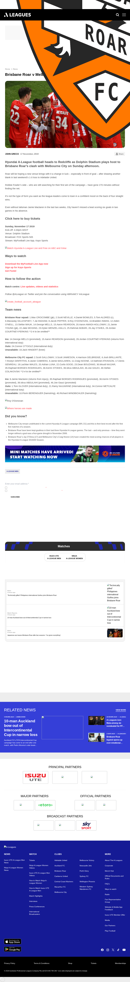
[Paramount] (65, 825)
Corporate (109, 866)
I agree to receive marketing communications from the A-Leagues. (35, 491)
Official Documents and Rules (114, 877)
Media (107, 920)
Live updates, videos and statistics (39, 286)
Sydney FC (84, 876)
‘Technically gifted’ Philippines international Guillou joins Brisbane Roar (32, 595)
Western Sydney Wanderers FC (86, 888)
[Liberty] (24, 805)
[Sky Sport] (86, 825)
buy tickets (32, 218)
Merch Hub (109, 871)
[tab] (53, 557)
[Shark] (94, 777)
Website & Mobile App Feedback (113, 908)
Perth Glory (84, 871)
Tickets (32, 860)
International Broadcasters (34, 913)
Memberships (120, 963)
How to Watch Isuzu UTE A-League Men (39, 889)
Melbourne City (60, 892)
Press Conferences (37, 907)
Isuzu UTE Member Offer (115, 915)
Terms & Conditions (41, 963)
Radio (107, 894)
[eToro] (45, 805)
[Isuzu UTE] (35, 777)
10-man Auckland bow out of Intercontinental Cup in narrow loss (29, 618)
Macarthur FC (60, 887)
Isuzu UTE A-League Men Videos (39, 874)
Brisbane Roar (60, 871)
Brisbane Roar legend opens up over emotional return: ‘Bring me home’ (114, 740)
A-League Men (12, 471)
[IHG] (106, 805)
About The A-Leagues (113, 860)
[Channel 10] (44, 825)
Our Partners (110, 926)
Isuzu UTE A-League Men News (14, 861)
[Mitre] (85, 805)
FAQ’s (107, 884)
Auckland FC (59, 866)
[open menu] (124, 15)
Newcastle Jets (86, 866)
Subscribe (15, 497)
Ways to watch (110, 889)
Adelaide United (60, 860)
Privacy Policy (24, 488)
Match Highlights (36, 896)
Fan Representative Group (113, 900)
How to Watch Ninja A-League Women (38, 882)
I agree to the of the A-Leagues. (27, 488)
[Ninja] (65, 777)
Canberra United (61, 876)
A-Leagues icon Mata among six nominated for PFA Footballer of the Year (115, 723)
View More (121, 710)
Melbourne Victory (87, 860)
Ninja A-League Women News (13, 869)
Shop (70, 963)
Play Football (110, 931)
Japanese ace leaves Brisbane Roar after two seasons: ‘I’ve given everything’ (34, 635)
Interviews (33, 901)
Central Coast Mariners (63, 882)
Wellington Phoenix (87, 882)
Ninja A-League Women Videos (38, 866)
